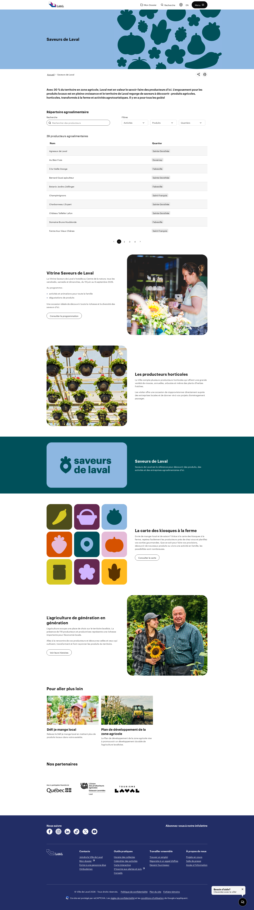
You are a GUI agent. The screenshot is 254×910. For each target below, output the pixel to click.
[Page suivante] (140, 241)
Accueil (51, 74)
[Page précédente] (114, 241)
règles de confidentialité (122, 897)
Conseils (118, 872)
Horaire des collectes (124, 856)
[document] (127, 412)
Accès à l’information (196, 864)
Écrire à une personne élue (92, 864)
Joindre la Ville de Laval (91, 856)
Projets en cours (194, 856)
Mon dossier (85, 860)
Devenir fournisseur (159, 864)
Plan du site (155, 891)
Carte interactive (122, 864)
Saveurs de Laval (65, 74)
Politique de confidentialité (134, 891)
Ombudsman (86, 868)
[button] (199, 4)
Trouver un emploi (159, 856)
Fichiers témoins (171, 891)
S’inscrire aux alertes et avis (128, 868)
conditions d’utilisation (152, 897)
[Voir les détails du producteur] (127, 151)
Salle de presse (193, 860)
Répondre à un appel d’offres (164, 860)
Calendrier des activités (125, 860)
